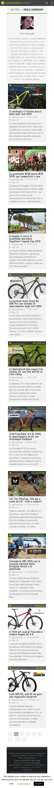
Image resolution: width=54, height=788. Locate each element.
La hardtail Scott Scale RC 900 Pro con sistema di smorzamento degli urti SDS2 (25, 303)
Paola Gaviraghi (27, 33)
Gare (13, 182)
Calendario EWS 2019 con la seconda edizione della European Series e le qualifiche (24, 565)
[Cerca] (51, 3)
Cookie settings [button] (23, 784)
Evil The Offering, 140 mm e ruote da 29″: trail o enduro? (25, 500)
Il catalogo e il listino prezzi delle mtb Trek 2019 (25, 113)
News (13, 120)
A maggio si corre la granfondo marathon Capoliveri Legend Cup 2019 (24, 238)
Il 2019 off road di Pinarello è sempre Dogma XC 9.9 (26, 633)
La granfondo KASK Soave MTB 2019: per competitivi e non (26, 175)
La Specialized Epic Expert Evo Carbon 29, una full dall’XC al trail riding (26, 371)
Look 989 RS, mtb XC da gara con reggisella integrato (25, 695)
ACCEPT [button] (38, 784)
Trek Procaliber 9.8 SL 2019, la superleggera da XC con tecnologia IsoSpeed (25, 436)
